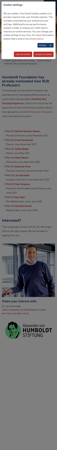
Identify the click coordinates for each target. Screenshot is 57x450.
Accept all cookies (43, 54)
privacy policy (36, 38)
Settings (42, 45)
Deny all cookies (23, 54)
